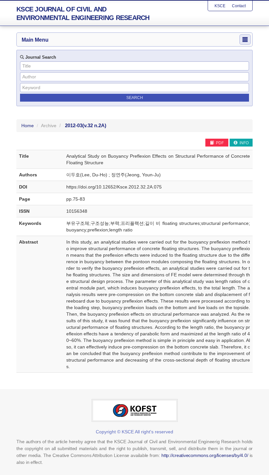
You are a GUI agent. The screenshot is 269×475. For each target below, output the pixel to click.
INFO (243, 143)
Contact (239, 6)
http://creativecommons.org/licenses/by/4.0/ (204, 455)
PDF (219, 143)
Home (27, 125)
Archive (48, 125)
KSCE (220, 6)
